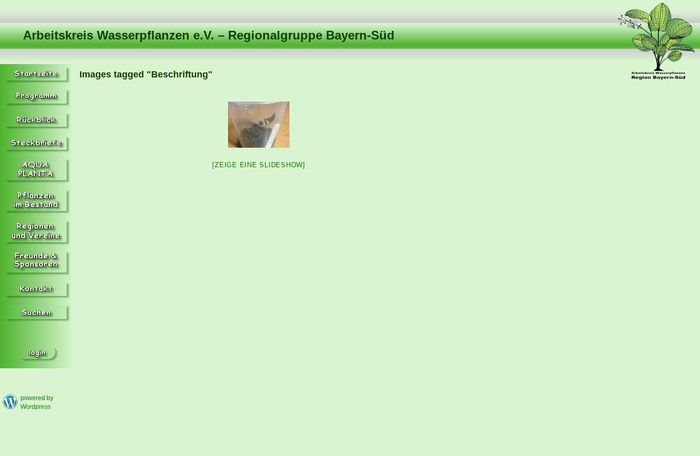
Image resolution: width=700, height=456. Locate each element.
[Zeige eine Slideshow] (258, 165)
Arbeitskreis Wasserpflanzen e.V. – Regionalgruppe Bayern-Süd (209, 35)
